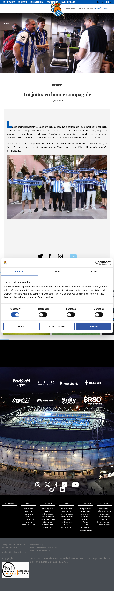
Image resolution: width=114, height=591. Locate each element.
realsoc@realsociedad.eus (14, 552)
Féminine (28, 514)
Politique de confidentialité (43, 548)
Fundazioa (9, 2)
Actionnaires (85, 517)
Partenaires (66, 522)
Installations (66, 528)
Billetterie (36, 2)
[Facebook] (50, 256)
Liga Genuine (28, 525)
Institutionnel (66, 509)
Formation (29, 519)
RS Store (22, 2)
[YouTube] (75, 484)
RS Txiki (85, 525)
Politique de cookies (40, 550)
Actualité (10, 504)
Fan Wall (85, 528)
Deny (21, 326)
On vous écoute (85, 530)
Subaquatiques (47, 519)
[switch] (43, 314)
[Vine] (52, 489)
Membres (85, 514)
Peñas (85, 522)
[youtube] (73, 256)
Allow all (93, 326)
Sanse (29, 517)
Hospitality (52, 2)
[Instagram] (60, 256)
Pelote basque (47, 517)
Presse (66, 525)
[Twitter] (40, 256)
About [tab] (94, 271)
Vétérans (47, 528)
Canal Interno (66, 517)
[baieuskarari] (15, 569)
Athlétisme (47, 514)
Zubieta (29, 522)
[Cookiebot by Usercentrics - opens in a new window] (98, 263)
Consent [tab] (19, 271)
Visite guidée (104, 525)
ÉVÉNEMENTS (68, 2)
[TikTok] (64, 484)
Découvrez (104, 509)
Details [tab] (57, 271)
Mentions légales (38, 545)
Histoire (66, 519)
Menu (6, 24)
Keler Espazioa (104, 522)
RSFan (85, 519)
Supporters (85, 504)
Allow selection (57, 326)
